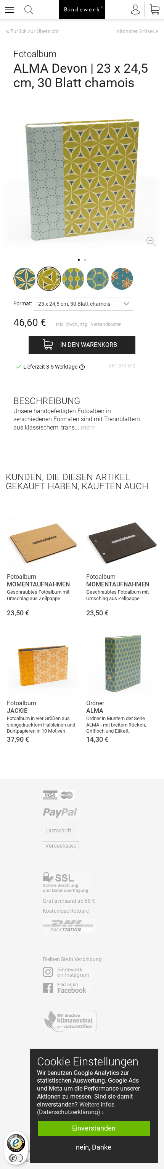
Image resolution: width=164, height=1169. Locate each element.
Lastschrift (58, 830)
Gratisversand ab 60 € (69, 901)
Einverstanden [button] (94, 1128)
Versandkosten (106, 324)
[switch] (16, 1158)
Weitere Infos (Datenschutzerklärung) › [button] (75, 1108)
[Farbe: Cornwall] (24, 279)
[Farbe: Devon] (49, 279)
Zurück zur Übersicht (32, 31)
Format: (22, 303)
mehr (88, 427)
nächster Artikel (137, 31)
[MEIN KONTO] (135, 9)
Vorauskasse (60, 846)
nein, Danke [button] (93, 1147)
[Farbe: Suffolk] (73, 279)
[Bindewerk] (82, 9)
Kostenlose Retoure (66, 911)
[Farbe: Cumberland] (97, 279)
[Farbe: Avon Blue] (122, 279)
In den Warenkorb (88, 344)
